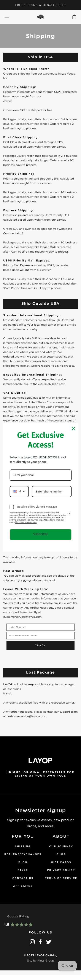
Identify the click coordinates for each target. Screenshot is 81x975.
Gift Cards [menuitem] (61, 862)
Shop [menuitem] (61, 854)
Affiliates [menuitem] (23, 885)
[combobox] (19, 491)
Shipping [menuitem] (23, 846)
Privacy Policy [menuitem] (61, 870)
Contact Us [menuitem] (22, 878)
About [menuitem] (61, 836)
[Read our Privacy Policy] (68, 513)
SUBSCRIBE (40, 534)
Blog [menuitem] (22, 862)
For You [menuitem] (23, 836)
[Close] (73, 428)
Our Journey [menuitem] (61, 846)
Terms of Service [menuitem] (61, 878)
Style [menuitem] (23, 870)
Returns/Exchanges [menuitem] (22, 854)
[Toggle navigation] (7, 17)
